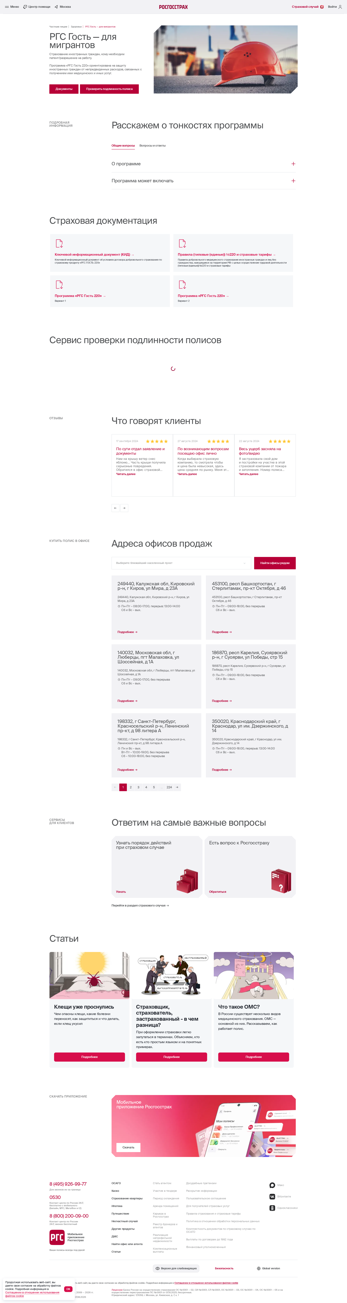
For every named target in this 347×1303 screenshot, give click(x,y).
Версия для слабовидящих (179, 1268)
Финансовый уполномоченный (206, 1247)
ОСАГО (116, 1183)
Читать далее (125, 474)
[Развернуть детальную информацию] (293, 164)
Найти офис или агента (127, 1244)
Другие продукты (123, 1229)
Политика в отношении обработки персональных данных (223, 1221)
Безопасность (224, 1268)
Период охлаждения (166, 1198)
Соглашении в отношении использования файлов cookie (206, 1283)
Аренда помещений (165, 1206)
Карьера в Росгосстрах (161, 1215)
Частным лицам (58, 26)
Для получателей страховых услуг (208, 1206)
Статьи (116, 1251)
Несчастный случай (125, 1221)
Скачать (128, 1147)
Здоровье (76, 26)
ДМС (115, 1236)
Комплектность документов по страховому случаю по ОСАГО (221, 1230)
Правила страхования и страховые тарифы (213, 1213)
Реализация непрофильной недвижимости (162, 1238)
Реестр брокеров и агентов (165, 1226)
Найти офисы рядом (275, 563)
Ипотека (117, 1206)
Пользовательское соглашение (206, 1198)
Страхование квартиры (127, 1198)
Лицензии (117, 1289)
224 (169, 787)
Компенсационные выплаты (165, 1250)
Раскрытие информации (201, 1191)
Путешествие (120, 1213)
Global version (271, 1268)
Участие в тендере (165, 1191)
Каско (115, 1191)
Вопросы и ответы (152, 146)
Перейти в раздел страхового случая (139, 905)
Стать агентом (162, 1183)
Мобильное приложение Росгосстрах (76, 1237)
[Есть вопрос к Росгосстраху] (250, 867)
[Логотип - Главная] (173, 7)
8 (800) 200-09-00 (68, 1216)
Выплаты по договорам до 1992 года (209, 1239)
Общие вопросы (123, 146)
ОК (68, 1289)
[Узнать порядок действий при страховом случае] (157, 867)
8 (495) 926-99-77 (67, 1184)
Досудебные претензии (201, 1183)
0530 (55, 1197)
